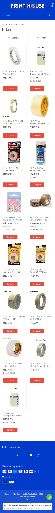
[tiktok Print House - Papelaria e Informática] (38, 455)
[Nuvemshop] (27, 499)
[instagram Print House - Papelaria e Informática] (17, 455)
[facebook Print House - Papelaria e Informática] (24, 455)
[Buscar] (50, 14)
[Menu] (4, 6)
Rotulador (13, 24)
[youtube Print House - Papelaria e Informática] (31, 455)
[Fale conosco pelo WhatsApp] (49, 497)
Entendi (36, 508)
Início (4, 24)
